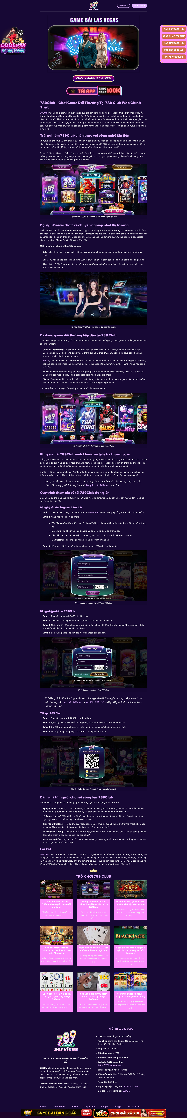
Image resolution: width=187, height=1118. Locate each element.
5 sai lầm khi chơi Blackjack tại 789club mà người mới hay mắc (130, 950)
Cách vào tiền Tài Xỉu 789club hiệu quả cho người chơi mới (56, 904)
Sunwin (126, 1091)
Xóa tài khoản (133, 1106)
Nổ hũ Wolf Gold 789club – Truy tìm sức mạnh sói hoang (130, 995)
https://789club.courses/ (110, 1065)
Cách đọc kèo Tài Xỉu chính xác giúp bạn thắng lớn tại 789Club (57, 997)
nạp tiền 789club (72, 702)
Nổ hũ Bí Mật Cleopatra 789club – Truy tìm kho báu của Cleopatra (57, 950)
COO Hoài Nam (131, 1086)
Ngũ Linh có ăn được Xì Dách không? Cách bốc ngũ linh (93, 949)
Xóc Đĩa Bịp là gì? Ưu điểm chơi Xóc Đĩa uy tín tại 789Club (93, 997)
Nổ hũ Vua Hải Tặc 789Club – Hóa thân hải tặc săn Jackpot (130, 903)
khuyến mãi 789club (97, 485)
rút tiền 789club (95, 702)
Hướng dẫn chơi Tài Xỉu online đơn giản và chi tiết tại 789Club (93, 904)
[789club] (93, 5)
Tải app (104, 1106)
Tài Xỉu (46, 360)
